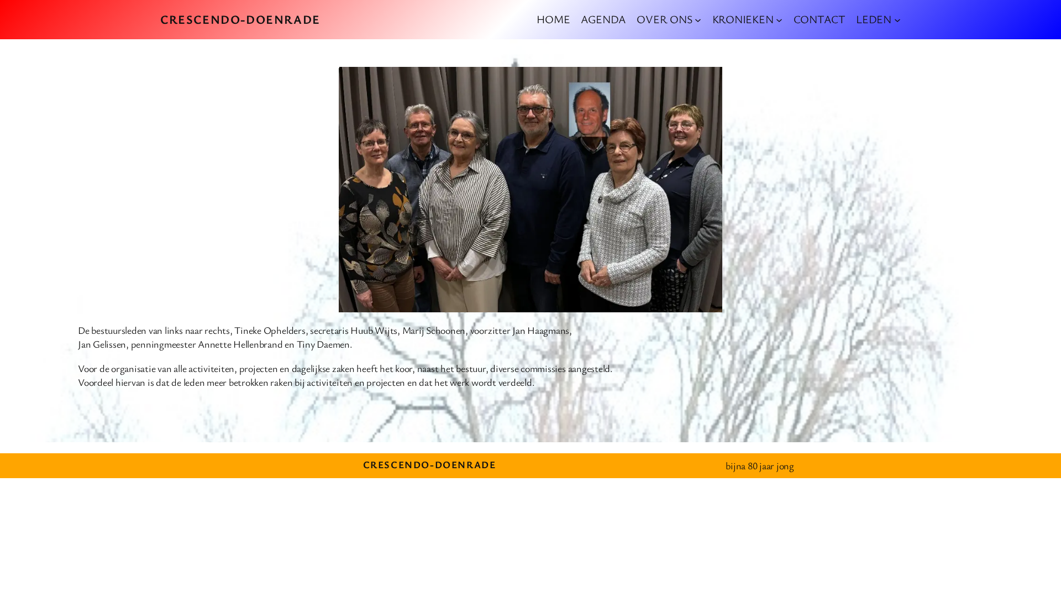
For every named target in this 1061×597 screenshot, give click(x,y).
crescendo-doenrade (240, 19)
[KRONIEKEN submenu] (779, 19)
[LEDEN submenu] (897, 19)
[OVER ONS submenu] (698, 19)
